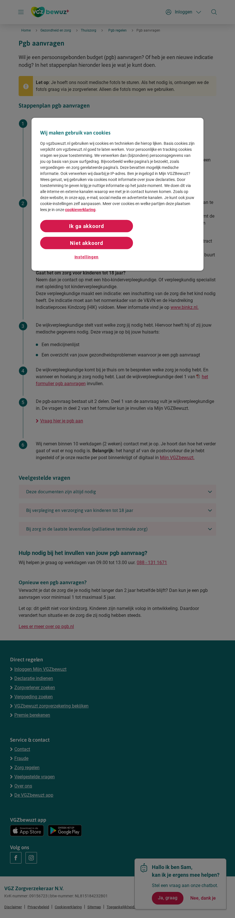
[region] (117, 194)
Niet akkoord (86, 243)
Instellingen (87, 257)
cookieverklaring (80, 209)
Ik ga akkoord (86, 226)
